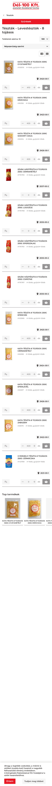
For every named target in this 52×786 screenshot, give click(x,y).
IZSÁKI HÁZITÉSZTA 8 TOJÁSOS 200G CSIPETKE (32, 278)
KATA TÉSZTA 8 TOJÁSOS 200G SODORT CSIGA (32, 134)
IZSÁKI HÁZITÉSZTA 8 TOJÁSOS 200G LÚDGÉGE (32, 206)
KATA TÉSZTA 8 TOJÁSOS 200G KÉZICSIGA (32, 98)
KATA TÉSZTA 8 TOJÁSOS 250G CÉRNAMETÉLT (32, 349)
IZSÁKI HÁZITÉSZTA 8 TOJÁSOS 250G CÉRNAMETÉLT (32, 170)
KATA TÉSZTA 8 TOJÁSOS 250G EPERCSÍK (32, 314)
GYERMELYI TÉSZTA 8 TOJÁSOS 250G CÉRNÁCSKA (32, 457)
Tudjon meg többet (33, 781)
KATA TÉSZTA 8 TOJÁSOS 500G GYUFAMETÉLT (32, 63)
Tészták (10, 15)
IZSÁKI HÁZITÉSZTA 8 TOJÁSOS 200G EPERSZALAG (32, 242)
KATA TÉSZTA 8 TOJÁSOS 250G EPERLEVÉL (32, 385)
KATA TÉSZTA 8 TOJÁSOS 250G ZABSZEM (32, 421)
